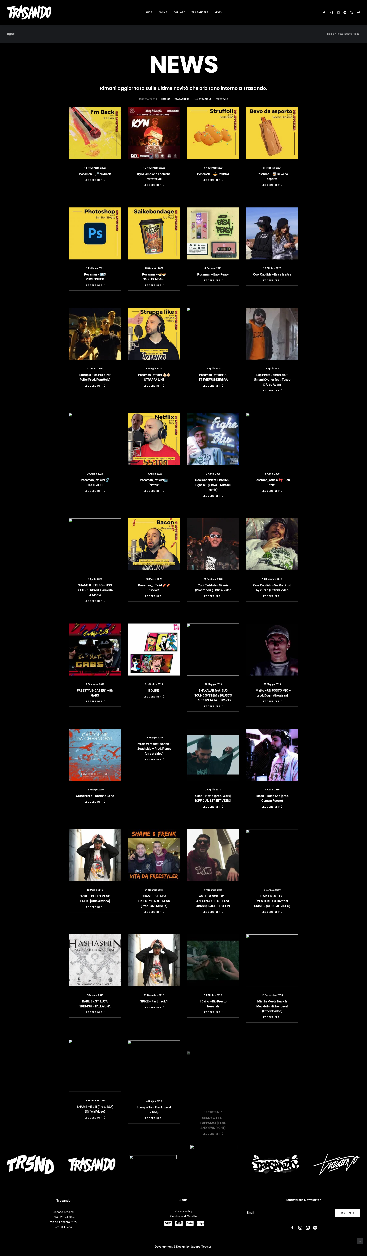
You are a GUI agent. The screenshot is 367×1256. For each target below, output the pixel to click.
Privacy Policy (183, 1211)
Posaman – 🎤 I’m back (95, 174)
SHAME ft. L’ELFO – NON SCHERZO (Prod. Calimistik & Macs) (95, 590)
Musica (165, 99)
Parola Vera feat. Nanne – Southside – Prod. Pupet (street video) (154, 748)
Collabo (179, 12)
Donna (162, 12)
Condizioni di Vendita (183, 1216)
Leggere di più (94, 180)
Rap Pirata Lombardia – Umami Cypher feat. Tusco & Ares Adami (272, 379)
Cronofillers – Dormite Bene (95, 796)
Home (330, 33)
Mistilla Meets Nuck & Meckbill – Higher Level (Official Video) (272, 1006)
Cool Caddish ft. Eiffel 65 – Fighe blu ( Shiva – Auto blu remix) (213, 485)
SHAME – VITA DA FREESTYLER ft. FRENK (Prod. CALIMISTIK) (154, 901)
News (218, 12)
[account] (357, 12)
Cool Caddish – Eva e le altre (272, 274)
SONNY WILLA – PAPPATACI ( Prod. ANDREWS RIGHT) (213, 1111)
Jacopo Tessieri (201, 1246)
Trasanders (200, 12)
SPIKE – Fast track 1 (154, 1001)
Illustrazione (202, 99)
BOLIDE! (153, 690)
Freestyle (222, 99)
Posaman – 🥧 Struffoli (213, 174)
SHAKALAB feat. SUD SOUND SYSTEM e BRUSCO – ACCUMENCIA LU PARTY (213, 695)
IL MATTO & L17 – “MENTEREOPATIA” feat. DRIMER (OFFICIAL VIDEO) (272, 901)
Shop (148, 12)
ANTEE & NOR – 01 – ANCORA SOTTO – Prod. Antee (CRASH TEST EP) (213, 901)
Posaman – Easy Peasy (213, 274)
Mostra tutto (148, 99)
